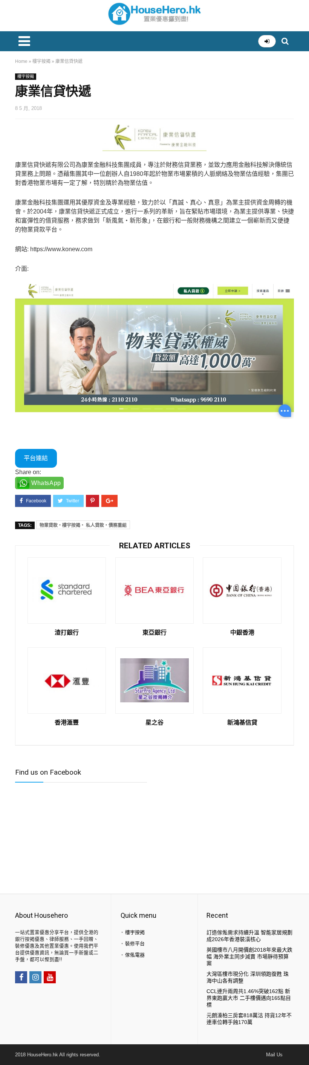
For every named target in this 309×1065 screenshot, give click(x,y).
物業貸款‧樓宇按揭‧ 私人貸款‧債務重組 (83, 525)
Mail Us (274, 1054)
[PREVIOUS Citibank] (7, 1046)
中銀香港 (242, 632)
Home (21, 61)
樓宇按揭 (41, 61)
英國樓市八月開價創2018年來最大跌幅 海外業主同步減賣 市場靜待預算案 (249, 956)
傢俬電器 (135, 955)
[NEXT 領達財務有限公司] (301, 1046)
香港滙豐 (67, 722)
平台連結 (36, 458)
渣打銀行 (67, 632)
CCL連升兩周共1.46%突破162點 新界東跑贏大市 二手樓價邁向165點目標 (249, 998)
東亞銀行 (154, 632)
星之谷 (154, 722)
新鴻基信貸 (242, 722)
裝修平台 (135, 943)
